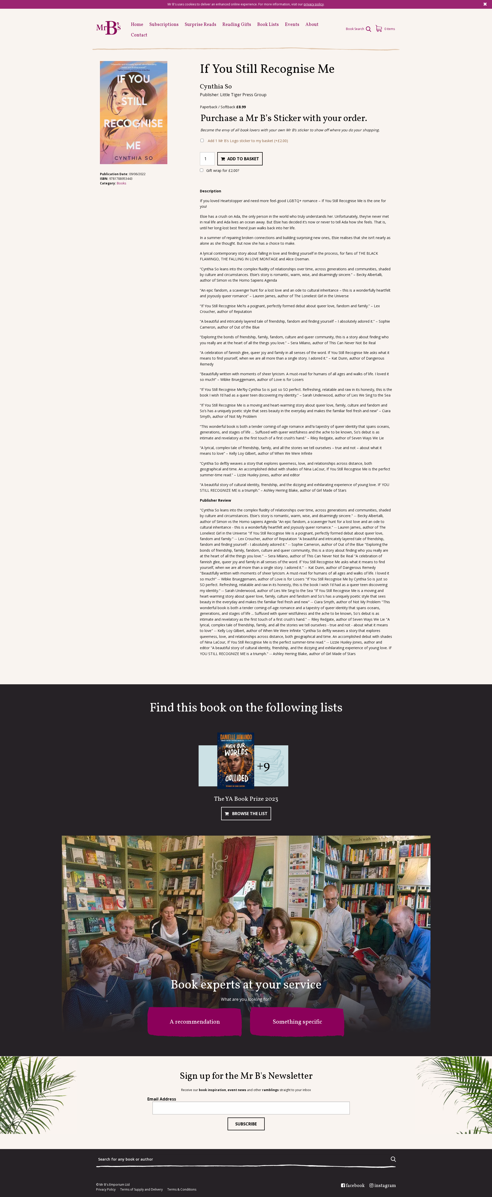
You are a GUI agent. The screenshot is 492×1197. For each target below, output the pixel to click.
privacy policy (314, 4)
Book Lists (268, 25)
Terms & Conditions (181, 1189)
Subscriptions (164, 25)
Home (137, 25)
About (312, 25)
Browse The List (249, 813)
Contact (139, 35)
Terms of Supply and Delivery (141, 1189)
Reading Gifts (236, 25)
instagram (385, 1186)
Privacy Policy (106, 1189)
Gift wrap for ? (222, 170)
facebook (355, 1186)
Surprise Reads (200, 25)
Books (121, 183)
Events (292, 25)
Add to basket (243, 159)
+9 (263, 766)
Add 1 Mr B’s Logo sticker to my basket (248, 140)
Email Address (161, 1099)
